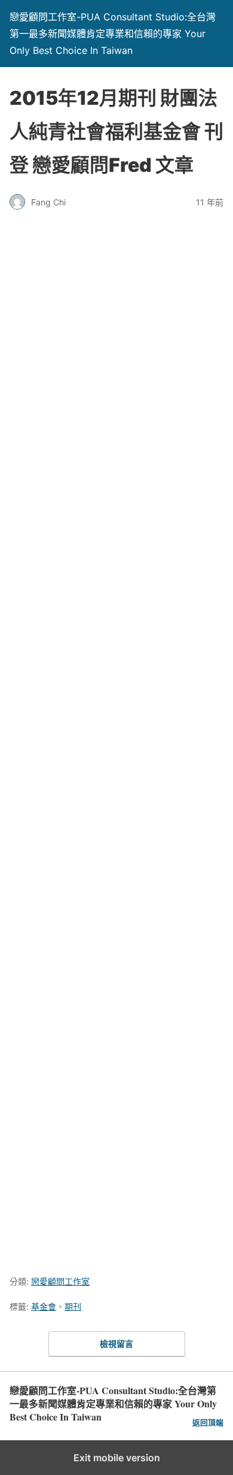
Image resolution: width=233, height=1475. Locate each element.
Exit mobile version (116, 1458)
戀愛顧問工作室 (60, 1281)
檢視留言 (116, 1343)
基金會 (43, 1306)
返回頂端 (207, 1422)
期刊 (73, 1306)
